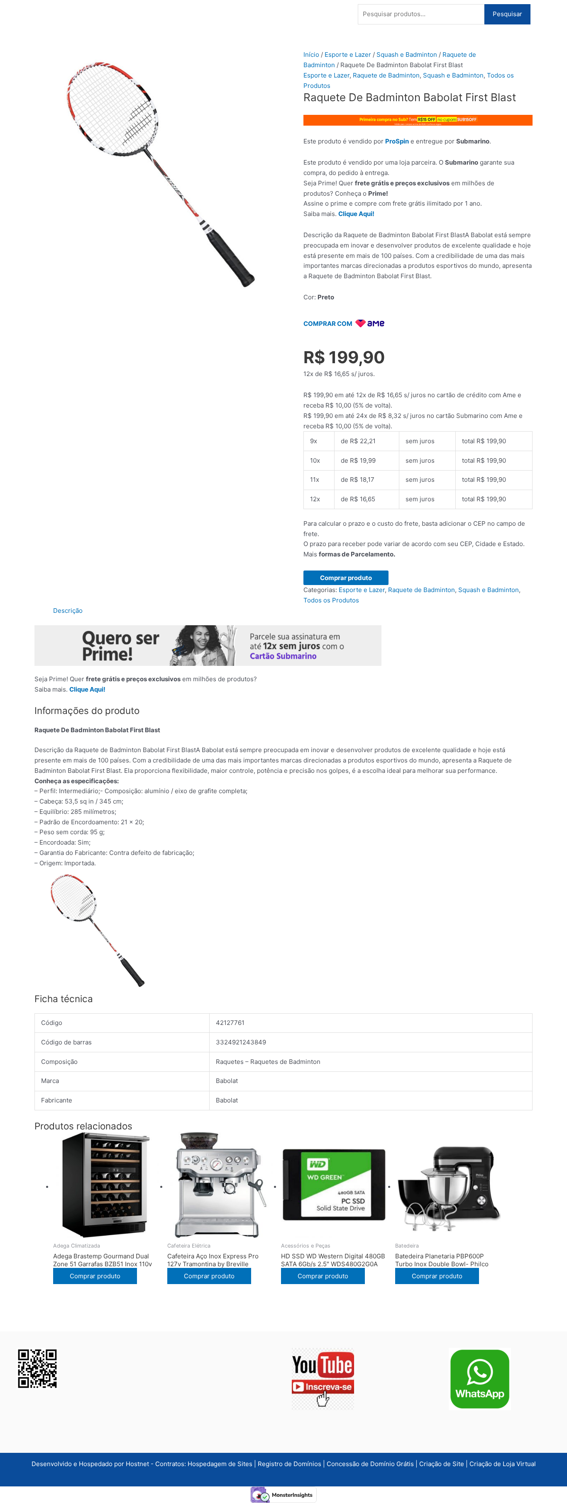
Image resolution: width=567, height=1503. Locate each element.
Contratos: (171, 1464)
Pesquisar (507, 14)
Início (311, 54)
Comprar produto (346, 578)
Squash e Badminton (406, 54)
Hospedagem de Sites (221, 1464)
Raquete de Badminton (386, 75)
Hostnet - (140, 1464)
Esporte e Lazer (348, 54)
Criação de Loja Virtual (502, 1464)
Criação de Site (441, 1464)
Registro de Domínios (290, 1464)
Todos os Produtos (331, 600)
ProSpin (397, 141)
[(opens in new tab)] (323, 1378)
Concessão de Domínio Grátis (370, 1464)
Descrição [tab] (68, 610)
